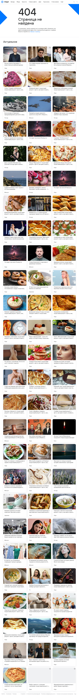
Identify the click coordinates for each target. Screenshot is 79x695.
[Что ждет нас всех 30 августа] (39, 132)
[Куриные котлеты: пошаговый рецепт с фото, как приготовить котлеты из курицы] (64, 257)
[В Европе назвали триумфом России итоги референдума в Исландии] (14, 480)
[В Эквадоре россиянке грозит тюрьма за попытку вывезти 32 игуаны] (39, 555)
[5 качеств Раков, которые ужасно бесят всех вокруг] (64, 555)
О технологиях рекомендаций (33, 693)
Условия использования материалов (65, 693)
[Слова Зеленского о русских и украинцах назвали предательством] (39, 257)
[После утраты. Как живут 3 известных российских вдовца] (14, 58)
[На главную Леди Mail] (6, 2)
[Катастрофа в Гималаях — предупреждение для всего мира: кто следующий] (14, 107)
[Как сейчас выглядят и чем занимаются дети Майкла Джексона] (39, 430)
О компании (8, 693)
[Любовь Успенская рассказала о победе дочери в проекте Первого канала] (39, 580)
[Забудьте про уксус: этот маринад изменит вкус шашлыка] (64, 107)
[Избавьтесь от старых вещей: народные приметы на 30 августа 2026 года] (39, 207)
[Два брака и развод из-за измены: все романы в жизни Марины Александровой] (64, 58)
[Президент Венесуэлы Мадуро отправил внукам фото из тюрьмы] (14, 654)
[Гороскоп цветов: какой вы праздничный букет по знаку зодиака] (39, 530)
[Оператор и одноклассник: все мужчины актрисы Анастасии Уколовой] (64, 281)
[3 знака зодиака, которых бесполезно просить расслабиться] (64, 654)
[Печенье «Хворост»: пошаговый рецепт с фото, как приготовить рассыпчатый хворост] (14, 406)
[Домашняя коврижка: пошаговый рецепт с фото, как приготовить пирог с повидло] (14, 629)
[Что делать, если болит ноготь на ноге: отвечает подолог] (14, 356)
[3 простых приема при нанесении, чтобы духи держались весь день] (14, 381)
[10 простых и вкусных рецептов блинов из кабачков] (39, 281)
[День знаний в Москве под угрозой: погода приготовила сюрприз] (14, 157)
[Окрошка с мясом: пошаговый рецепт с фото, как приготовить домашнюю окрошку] (64, 505)
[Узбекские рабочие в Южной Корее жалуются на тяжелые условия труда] (14, 530)
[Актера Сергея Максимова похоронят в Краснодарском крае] (64, 430)
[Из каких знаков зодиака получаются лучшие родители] (64, 604)
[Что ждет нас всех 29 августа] (64, 182)
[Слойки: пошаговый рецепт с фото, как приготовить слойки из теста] (64, 406)
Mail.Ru (3, 693)
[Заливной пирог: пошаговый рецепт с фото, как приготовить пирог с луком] (39, 83)
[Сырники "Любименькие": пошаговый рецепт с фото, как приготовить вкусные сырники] (64, 132)
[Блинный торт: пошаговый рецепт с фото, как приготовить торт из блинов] (64, 381)
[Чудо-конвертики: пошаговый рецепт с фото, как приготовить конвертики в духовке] (64, 207)
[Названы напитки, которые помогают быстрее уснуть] (14, 505)
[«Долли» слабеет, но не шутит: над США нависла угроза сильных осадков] (64, 530)
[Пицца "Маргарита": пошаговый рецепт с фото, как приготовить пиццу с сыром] (39, 157)
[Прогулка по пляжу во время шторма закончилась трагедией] (64, 455)
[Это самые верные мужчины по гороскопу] (39, 58)
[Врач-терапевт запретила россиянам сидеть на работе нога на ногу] (39, 654)
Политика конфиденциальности (48, 693)
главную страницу (35, 31)
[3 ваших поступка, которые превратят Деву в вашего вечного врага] (64, 356)
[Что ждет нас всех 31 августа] (14, 257)
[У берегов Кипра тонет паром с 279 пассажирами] (14, 182)
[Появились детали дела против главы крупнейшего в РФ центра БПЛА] (14, 430)
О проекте (23, 693)
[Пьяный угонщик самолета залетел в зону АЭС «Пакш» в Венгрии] (39, 107)
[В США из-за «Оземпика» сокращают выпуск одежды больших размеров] (14, 555)
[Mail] (2, 2)
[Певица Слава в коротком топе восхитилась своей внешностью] (14, 232)
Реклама (15, 693)
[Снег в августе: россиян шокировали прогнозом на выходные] (64, 480)
